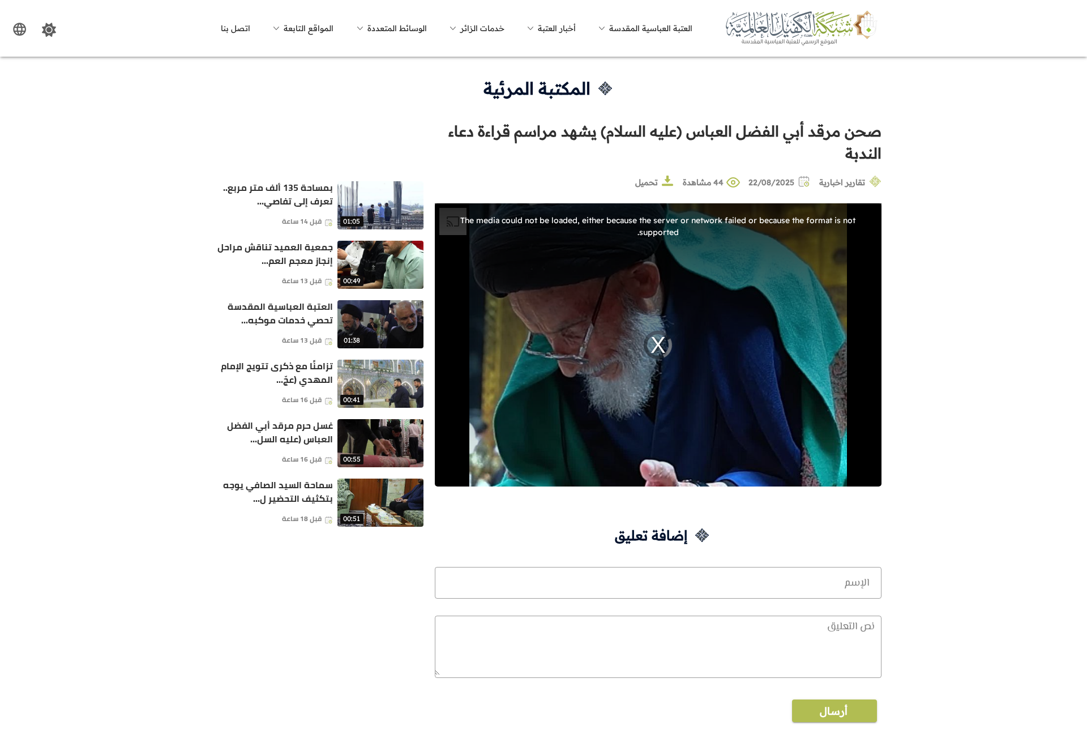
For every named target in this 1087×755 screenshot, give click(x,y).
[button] (643, 28)
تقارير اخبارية (842, 182)
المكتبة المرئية (536, 88)
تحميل (646, 182)
